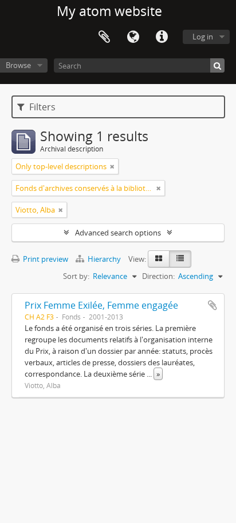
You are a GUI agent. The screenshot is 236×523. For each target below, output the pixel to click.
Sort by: (76, 276)
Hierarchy (104, 259)
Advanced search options (118, 232)
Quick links (161, 37)
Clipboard (104, 37)
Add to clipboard (212, 305)
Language (133, 37)
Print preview (44, 259)
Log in (202, 36)
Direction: (158, 276)
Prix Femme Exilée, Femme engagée (101, 305)
